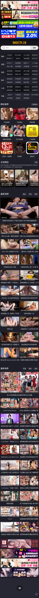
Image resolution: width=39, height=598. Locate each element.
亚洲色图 (18, 79)
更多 (36, 194)
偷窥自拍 (9, 79)
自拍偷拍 (18, 63)
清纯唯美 (18, 82)
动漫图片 (35, 79)
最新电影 (5, 368)
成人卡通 (26, 71)
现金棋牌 (26, 58)
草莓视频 (26, 95)
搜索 (34, 48)
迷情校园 (9, 90)
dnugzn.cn (19, 43)
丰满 (24, 369)
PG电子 (9, 55)
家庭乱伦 (18, 87)
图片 (2, 80)
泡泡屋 (18, 98)
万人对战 (26, 55)
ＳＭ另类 (35, 66)
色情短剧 (26, 98)
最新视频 (5, 194)
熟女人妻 (9, 66)
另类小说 (18, 90)
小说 (2, 88)
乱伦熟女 (26, 74)
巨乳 (30, 194)
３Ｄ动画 (35, 63)
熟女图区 (26, 82)
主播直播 (26, 66)
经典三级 (18, 74)
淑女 (30, 369)
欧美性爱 (35, 71)
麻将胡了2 (9, 58)
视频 (2, 64)
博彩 (2, 56)
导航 (2, 96)
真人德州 (18, 55)
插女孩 (10, 95)
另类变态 (35, 74)
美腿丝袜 (9, 82)
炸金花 (18, 58)
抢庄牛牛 (35, 58)
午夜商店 (18, 95)
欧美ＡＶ (26, 63)
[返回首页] (36, 594)
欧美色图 (26, 79)
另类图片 (35, 82)
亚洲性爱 (9, 71)
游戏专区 (35, 55)
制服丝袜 (9, 74)
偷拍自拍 (18, 71)
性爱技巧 (35, 90)
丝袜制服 (18, 66)
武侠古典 (35, 87)
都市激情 (9, 87)
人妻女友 (26, 87)
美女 (24, 194)
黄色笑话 (26, 90)
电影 (2, 72)
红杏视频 (9, 98)
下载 (36, 162)
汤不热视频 (34, 95)
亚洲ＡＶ (9, 63)
